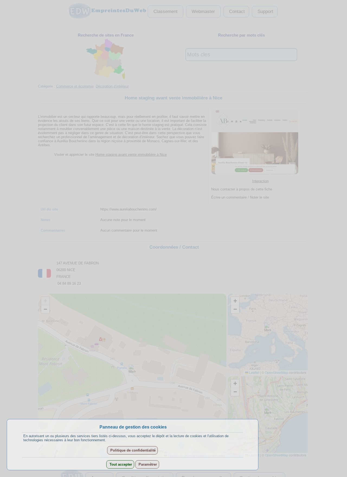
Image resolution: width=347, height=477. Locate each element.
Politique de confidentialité (132, 450)
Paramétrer (147, 464)
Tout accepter (120, 464)
